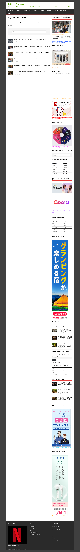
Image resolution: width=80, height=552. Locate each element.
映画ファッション (63, 10)
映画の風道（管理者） (34, 532)
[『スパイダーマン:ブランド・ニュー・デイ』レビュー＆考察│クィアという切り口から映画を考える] (10, 61)
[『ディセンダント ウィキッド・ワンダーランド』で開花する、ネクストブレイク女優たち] (10, 55)
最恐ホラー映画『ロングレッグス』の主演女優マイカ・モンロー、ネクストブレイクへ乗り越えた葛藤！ (65, 345)
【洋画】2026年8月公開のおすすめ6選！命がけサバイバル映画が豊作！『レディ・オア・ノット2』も (32, 72)
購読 (54, 360)
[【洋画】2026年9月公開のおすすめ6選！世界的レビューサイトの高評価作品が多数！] (10, 42)
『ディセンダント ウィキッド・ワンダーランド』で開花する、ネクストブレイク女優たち (31, 52)
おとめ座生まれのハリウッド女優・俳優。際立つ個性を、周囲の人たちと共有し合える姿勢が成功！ (32, 47)
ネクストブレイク (11, 10)
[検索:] (29, 31)
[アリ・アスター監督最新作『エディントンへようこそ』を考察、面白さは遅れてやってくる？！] (54, 331)
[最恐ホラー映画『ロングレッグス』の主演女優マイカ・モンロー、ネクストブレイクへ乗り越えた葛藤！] (54, 346)
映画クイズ (19, 10)
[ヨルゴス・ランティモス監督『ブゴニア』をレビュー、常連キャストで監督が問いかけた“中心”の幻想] (54, 399)
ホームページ (32, 530)
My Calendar (32, 526)
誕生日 (9, 13)
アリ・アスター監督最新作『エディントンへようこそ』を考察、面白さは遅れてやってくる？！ (65, 330)
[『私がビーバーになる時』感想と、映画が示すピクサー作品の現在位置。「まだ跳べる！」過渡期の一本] (54, 392)
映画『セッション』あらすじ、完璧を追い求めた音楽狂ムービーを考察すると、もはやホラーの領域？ (65, 337)
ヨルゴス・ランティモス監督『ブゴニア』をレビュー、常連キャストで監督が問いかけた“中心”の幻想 (65, 398)
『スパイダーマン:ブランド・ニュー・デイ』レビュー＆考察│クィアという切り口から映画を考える (32, 59)
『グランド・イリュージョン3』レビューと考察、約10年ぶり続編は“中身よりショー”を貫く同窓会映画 (65, 383)
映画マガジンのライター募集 (35, 534)
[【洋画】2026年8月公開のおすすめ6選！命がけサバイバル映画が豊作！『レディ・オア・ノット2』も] (10, 74)
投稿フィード (54, 536)
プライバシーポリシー (34, 528)
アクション (36, 10)
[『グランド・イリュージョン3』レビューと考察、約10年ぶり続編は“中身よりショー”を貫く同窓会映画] (54, 384)
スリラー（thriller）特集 (58, 326)
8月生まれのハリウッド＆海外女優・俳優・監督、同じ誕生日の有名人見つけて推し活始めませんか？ (32, 66)
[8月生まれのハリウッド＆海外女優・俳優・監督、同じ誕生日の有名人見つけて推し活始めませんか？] (10, 67)
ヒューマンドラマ (27, 10)
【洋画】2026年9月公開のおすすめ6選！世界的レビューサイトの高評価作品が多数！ (30, 39)
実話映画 (42, 10)
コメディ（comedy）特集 (58, 379)
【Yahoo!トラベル (55, 321)
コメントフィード (55, 538)
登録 (52, 532)
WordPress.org (55, 540)
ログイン (53, 534)
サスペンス (56, 10)
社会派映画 (49, 10)
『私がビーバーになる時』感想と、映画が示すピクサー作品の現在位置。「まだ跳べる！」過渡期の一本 (65, 391)
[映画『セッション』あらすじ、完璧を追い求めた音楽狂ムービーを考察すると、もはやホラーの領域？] (54, 339)
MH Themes (25, 549)
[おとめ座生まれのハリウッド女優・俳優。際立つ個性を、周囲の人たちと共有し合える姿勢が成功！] (10, 48)
